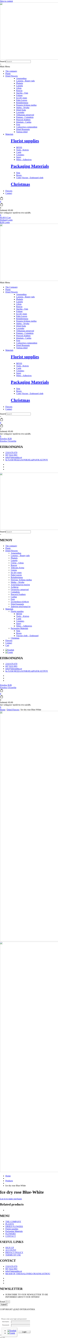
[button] (29, 66)
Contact (8, 193)
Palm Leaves (16, 575)
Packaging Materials (30, 166)
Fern (13, 599)
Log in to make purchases (11, 1199)
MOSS (19, 614)
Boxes (19, 633)
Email (3, 1302)
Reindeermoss (17, 577)
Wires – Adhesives (24, 626)
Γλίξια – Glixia (17, 563)
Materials (9, 134)
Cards (18, 618)
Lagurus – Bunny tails (20, 555)
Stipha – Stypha (17, 582)
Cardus (14, 597)
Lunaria (14, 560)
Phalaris (14, 558)
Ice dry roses (16, 572)
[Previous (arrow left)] (1, 1337)
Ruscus (14, 565)
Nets (18, 631)
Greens (14, 570)
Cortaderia (15, 592)
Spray (18, 623)
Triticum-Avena (17, 568)
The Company (11, 287)
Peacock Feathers (18, 594)
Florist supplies (25, 140)
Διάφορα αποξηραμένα (20, 606)
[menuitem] (9, 650)
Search (3, 61)
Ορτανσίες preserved (20, 589)
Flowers (8, 191)
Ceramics (20, 621)
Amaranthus (16, 553)
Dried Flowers (11, 76)
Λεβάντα (14, 587)
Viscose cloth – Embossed (27, 635)
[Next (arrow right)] (4, 1337)
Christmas (20, 184)
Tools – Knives (22, 616)
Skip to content (6, 1)
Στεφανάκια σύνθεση (20, 602)
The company (11, 71)
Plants (8, 73)
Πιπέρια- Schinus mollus (21, 580)
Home (2, 710)
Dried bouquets (17, 604)
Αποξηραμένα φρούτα (20, 585)
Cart (7, 645)
